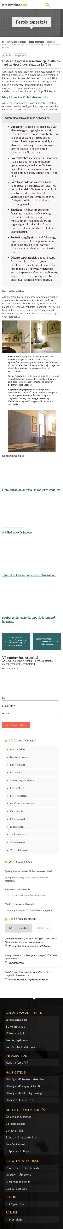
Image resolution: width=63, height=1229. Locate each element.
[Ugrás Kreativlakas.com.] (3, 42)
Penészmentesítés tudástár (23, 1168)
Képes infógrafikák (17, 1062)
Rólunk (12, 1212)
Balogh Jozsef (12, 955)
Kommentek (21, 928)
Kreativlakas (14, 5)
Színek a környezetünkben (22, 1137)
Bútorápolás (16, 772)
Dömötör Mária (13, 938)
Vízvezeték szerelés (20, 850)
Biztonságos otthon (18, 1181)
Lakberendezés (17, 826)
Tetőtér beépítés (18, 834)
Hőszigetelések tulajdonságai (24, 1093)
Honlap (6, 713)
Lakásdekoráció (15, 1123)
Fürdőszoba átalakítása (22, 803)
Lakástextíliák (15, 1130)
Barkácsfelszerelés (19, 757)
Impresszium (14, 1219)
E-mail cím (8, 705)
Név (5, 698)
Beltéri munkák (17, 764)
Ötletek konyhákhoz (18, 1116)
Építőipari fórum (16, 1204)
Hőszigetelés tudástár (20, 1100)
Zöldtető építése (16, 1188)
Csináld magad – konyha (22, 780)
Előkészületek (17, 788)
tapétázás (21, 55)
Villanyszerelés (17, 842)
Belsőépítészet (15, 1144)
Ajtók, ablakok (17, 749)
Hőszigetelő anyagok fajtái (23, 1086)
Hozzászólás (10, 668)
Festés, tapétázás (18, 795)
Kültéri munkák (17, 819)
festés (8, 55)
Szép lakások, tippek (18, 1151)
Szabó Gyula (11, 972)
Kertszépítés (16, 811)
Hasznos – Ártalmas (18, 1174)
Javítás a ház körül (17, 1019)
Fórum (44, 928)
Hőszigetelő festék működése (25, 1079)
